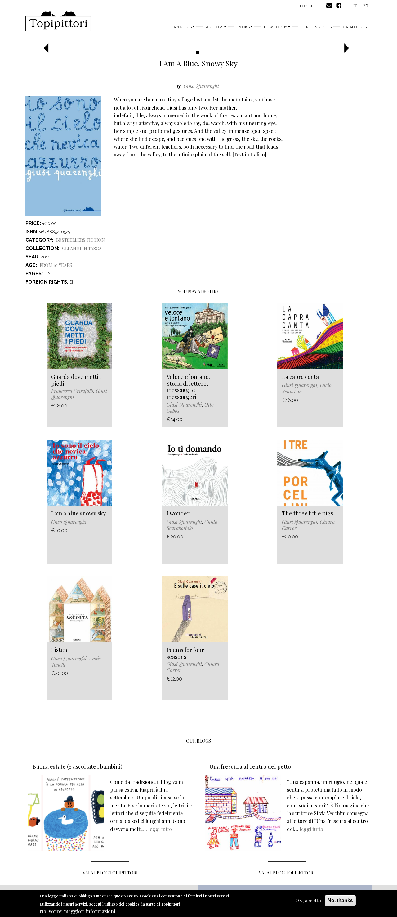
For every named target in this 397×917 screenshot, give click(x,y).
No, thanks (340, 900)
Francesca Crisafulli (72, 391)
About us (182, 27)
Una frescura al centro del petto (250, 766)
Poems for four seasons (185, 653)
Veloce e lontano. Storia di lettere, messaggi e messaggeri (188, 387)
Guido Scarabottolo (192, 525)
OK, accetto (308, 900)
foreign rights (316, 27)
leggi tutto (160, 829)
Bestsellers (70, 240)
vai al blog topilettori (287, 873)
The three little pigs (307, 513)
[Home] (58, 21)
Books (244, 27)
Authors (214, 27)
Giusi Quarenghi (201, 86)
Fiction (96, 240)
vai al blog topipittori (110, 873)
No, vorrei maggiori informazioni (77, 911)
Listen (59, 650)
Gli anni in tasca (82, 248)
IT (355, 5)
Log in (306, 6)
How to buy (275, 27)
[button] (48, 48)
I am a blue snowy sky (78, 513)
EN (365, 5)
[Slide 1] (197, 52)
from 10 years (56, 265)
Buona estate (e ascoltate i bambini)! (78, 766)
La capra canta (300, 376)
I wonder (178, 513)
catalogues (355, 27)
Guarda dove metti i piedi (76, 380)
